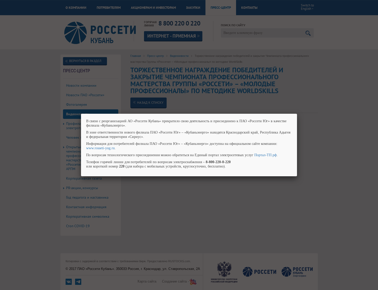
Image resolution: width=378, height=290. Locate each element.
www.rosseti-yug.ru (100, 148)
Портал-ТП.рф (265, 155)
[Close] (297, 113)
